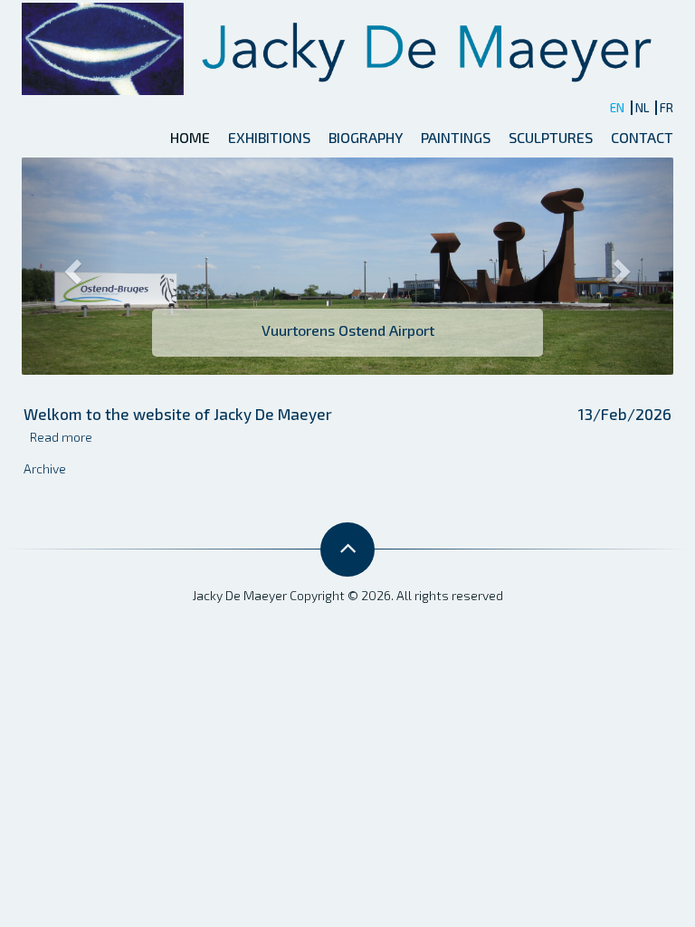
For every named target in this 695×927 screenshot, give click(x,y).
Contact (642, 137)
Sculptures (551, 137)
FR (666, 107)
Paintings (455, 137)
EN (617, 107)
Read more (61, 436)
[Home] (345, 46)
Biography (365, 137)
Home (190, 137)
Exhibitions (269, 137)
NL (642, 107)
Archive (45, 468)
